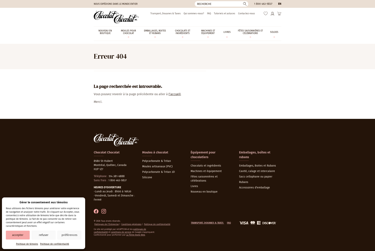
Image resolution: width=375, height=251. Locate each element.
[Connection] (272, 15)
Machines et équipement (206, 171)
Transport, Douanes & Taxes (165, 13)
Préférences (69, 235)
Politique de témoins (27, 244)
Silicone (147, 177)
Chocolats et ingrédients (206, 165)
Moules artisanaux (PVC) (157, 166)
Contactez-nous (246, 13)
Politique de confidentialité (54, 244)
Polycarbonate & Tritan (156, 161)
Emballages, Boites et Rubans (257, 165)
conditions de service (121, 232)
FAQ (209, 13)
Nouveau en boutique (204, 191)
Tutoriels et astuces (224, 13)
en (279, 4)
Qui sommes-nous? (194, 13)
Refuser (43, 235)
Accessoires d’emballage (254, 187)
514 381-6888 (117, 176)
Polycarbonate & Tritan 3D (158, 172)
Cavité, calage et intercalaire (257, 171)
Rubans (243, 182)
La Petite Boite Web (135, 235)
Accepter (17, 235)
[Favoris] (266, 14)
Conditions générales (131, 224)
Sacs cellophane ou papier (255, 176)
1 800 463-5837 (263, 4)
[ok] (245, 4)
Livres (194, 186)
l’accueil (175, 94)
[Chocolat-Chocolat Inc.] (116, 17)
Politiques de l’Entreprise (106, 224)
